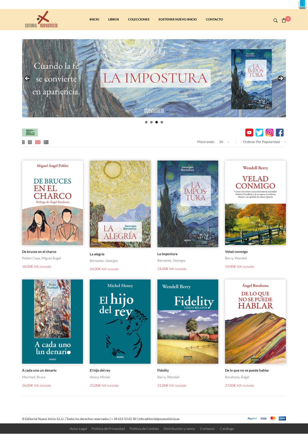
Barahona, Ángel (237, 377)
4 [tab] (162, 122)
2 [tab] (151, 122)
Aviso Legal (78, 428)
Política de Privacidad (108, 428)
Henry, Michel (100, 377)
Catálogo (227, 428)
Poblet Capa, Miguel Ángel (41, 258)
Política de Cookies (144, 428)
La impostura (167, 254)
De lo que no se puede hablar (247, 370)
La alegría (97, 254)
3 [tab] (156, 122)
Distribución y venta (179, 428)
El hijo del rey (100, 370)
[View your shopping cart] (284, 21)
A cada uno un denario (39, 370)
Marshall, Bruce (34, 377)
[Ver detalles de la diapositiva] (154, 78)
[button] (302, 3)
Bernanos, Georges (104, 261)
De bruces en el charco (39, 252)
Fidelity (163, 370)
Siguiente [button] (281, 78)
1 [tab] (146, 122)
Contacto (207, 428)
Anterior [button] (27, 78)
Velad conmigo (236, 252)
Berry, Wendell (236, 258)
